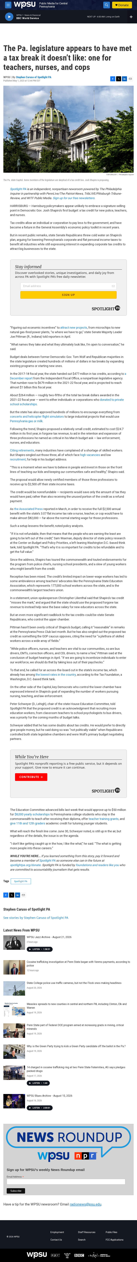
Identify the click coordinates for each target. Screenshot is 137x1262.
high (83, 455)
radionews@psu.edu (85, 1204)
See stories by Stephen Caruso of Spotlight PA (35, 918)
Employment (57, 1232)
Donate (123, 5)
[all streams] (132, 16)
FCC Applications (114, 1240)
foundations (83, 865)
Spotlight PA (18, 189)
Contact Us (56, 1240)
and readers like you (105, 865)
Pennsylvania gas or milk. (26, 421)
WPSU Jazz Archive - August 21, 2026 (49, 937)
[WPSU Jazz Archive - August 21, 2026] (14, 942)
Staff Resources (86, 1232)
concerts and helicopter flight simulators (37, 416)
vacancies (93, 455)
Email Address (15, 1176)
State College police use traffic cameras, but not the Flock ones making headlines (74, 983)
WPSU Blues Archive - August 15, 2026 (49, 1095)
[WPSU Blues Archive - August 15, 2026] (14, 1101)
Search (82, 1240)
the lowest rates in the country (56, 674)
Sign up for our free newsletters (73, 198)
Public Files (111, 1232)
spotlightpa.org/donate (25, 865)
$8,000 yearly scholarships (32, 814)
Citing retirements (22, 450)
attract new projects (73, 327)
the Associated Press (28, 509)
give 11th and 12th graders (27, 823)
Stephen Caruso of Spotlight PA (33, 77)
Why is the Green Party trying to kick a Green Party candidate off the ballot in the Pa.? (76, 1046)
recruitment (18, 459)
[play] (9, 17)
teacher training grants (104, 819)
